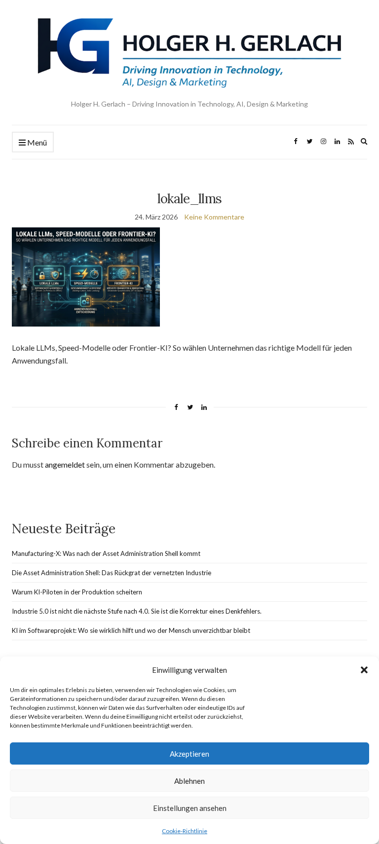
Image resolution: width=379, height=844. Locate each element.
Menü (36, 142)
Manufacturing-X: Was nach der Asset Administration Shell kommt (106, 553)
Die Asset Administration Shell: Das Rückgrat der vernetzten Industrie (111, 573)
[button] (364, 670)
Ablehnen (189, 780)
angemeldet (65, 464)
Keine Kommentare (214, 217)
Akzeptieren (189, 753)
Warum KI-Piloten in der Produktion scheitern (77, 592)
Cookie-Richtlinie (184, 831)
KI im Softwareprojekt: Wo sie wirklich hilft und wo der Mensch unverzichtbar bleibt (131, 630)
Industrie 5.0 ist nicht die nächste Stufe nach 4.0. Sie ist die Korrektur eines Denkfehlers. (137, 611)
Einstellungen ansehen (190, 808)
